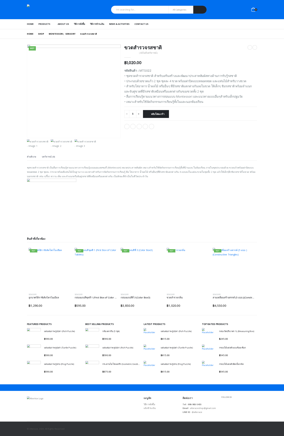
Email (151, 126)
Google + (145, 126)
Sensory (32, 294)
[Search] (200, 10)
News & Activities (119, 23)
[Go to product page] (34, 335)
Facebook (127, 126)
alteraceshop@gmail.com (203, 408)
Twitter (133, 126)
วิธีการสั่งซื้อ (79, 23)
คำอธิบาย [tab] (31, 156)
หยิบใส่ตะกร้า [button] (66, 253)
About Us (63, 23)
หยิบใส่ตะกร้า (157, 114)
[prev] (250, 47)
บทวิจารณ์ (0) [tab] (48, 156)
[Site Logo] (47, 9)
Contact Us (141, 23)
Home (30, 23)
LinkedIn (139, 126)
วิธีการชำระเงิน (97, 23)
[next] (254, 47)
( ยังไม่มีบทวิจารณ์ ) (148, 52)
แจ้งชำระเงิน (150, 408)
